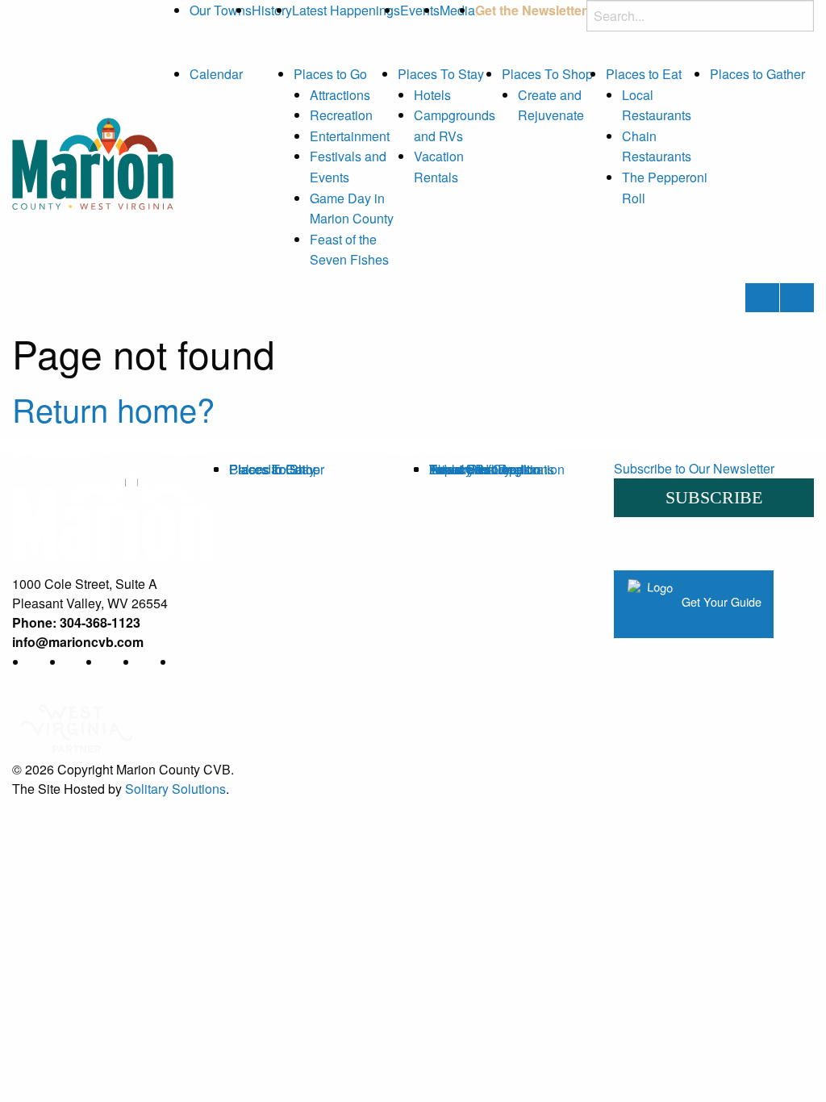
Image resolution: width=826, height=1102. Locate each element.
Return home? (113, 409)
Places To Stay (441, 74)
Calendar (216, 74)
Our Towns (221, 10)
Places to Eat (644, 74)
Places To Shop (547, 74)
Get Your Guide (719, 602)
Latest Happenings (346, 10)
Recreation (341, 115)
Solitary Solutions (175, 788)
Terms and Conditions (491, 469)
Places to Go (330, 74)
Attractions (340, 95)
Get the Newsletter (530, 10)
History (272, 10)
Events (420, 10)
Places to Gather (757, 74)
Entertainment (350, 136)
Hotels (432, 95)
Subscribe (713, 497)
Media (457, 10)
